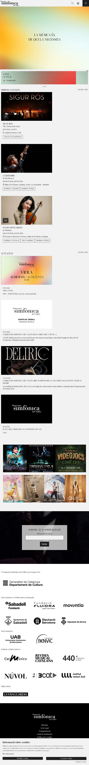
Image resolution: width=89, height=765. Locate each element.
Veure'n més (83, 90)
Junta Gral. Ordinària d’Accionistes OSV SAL (22, 429)
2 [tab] (44, 86)
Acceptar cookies (66, 758)
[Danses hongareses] (26, 210)
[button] (5, 116)
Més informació (8, 754)
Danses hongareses (12, 228)
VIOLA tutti (8, 291)
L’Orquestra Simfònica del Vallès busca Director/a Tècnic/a (30, 334)
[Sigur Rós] (26, 106)
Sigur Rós (8, 124)
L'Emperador (9, 176)
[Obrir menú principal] (85, 3)
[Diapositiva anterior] (3, 38)
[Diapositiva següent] (86, 38)
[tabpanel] (44, 38)
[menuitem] (44, 725)
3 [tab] (46, 86)
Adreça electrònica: (44, 533)
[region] (44, 38)
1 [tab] (43, 86)
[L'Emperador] (26, 158)
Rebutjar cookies (22, 758)
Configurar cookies (80, 761)
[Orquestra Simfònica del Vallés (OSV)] (9, 3)
